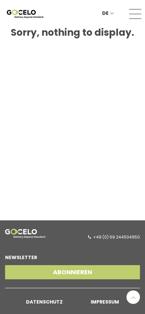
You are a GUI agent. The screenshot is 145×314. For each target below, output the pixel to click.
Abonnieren (72, 272)
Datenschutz (44, 302)
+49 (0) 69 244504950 (116, 237)
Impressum (105, 302)
